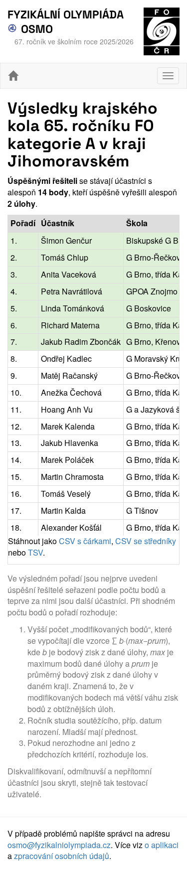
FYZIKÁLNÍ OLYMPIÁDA (65, 14)
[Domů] (12, 75)
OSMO (35, 29)
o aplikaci (162, 845)
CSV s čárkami (85, 541)
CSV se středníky (145, 541)
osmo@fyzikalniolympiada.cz (59, 845)
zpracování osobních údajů (61, 856)
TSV (35, 552)
